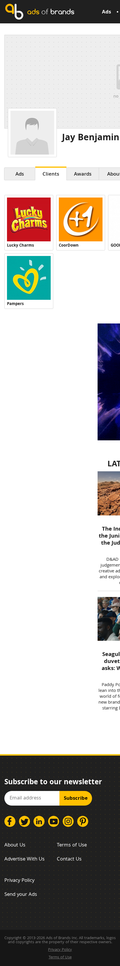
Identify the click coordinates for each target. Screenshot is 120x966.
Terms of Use (72, 845)
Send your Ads (20, 895)
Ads (106, 12)
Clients (51, 174)
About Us (14, 845)
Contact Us (69, 859)
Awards (82, 174)
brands (50, 11)
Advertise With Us (24, 859)
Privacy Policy (19, 881)
